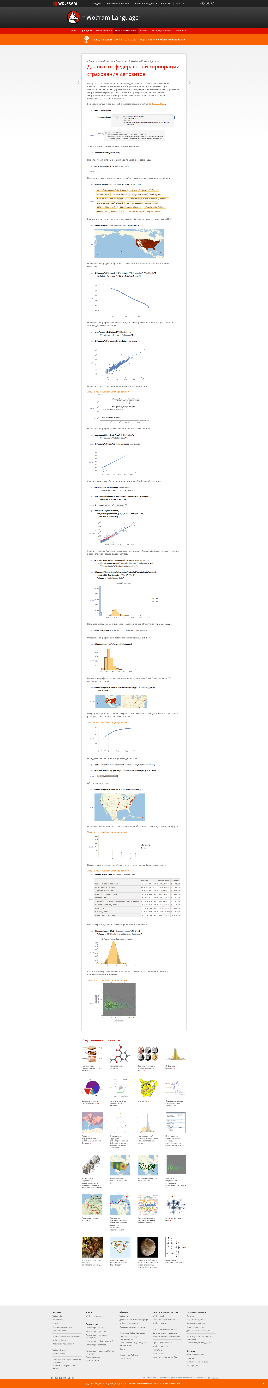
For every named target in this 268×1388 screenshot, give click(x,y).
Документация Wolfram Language (133, 1319)
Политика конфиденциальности (191, 1377)
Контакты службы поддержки (199, 1342)
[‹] (78, 65)
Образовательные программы (132, 1327)
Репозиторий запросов (96, 1344)
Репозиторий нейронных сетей (99, 1341)
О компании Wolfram (195, 1354)
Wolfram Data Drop (161, 1346)
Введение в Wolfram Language (132, 1333)
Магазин (190, 1316)
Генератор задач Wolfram (164, 1319)
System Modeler (59, 1330)
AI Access (56, 1323)
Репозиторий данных (95, 1327)
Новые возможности (126, 30)
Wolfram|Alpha (159, 1316)
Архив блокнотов (93, 1357)
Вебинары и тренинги (128, 1323)
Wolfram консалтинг (94, 1316)
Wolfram (152, 1377)
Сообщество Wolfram (128, 1355)
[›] (189, 65)
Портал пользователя (195, 1323)
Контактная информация (197, 1362)
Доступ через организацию (198, 1330)
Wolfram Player (58, 1353)
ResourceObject (158, 104)
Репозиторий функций (96, 1331)
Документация (163, 30)
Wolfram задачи (159, 1323)
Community (180, 30)
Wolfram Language (111, 17)
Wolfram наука (159, 1353)
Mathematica (57, 1319)
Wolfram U (123, 1316)
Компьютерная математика (165, 1329)
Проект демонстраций (162, 1342)
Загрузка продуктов (195, 1319)
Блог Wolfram (125, 1358)
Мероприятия (192, 1365)
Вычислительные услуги (62, 1327)
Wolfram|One (57, 1316)
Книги (122, 1349)
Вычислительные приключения (166, 1336)
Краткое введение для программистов (128, 1337)
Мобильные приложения (63, 1344)
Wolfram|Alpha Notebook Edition (66, 1336)
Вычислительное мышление (165, 1333)
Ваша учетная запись (195, 1327)
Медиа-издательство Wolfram (165, 1357)
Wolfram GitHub (92, 1360)
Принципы (86, 30)
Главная (73, 30)
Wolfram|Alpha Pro (60, 1340)
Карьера (190, 1358)
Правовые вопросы (167, 1377)
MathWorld (157, 1350)
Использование (103, 30)
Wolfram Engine (59, 1350)
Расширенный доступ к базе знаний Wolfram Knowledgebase (123, 61)
